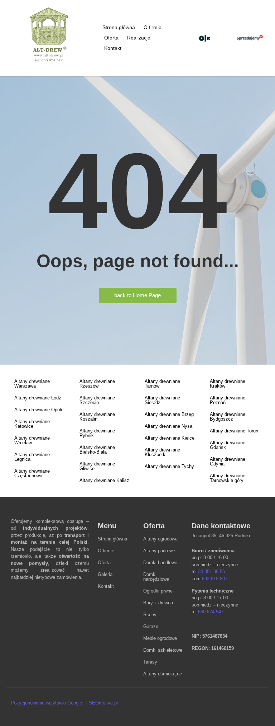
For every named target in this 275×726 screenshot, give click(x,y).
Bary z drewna (158, 602)
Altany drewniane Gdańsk (227, 445)
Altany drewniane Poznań (227, 400)
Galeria (105, 574)
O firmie (152, 27)
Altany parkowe (159, 550)
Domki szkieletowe (162, 650)
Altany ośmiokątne (162, 673)
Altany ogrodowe (160, 539)
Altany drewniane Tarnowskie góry (227, 478)
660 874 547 (210, 611)
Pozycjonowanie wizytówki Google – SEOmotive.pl (64, 703)
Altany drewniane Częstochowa (32, 473)
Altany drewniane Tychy (169, 466)
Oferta (111, 38)
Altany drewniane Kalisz (104, 480)
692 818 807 (214, 578)
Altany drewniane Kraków (227, 384)
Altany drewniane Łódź (37, 398)
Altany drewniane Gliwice (97, 466)
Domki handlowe (160, 562)
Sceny (149, 614)
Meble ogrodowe (160, 638)
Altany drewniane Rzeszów (97, 384)
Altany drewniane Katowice (32, 424)
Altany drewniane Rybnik (97, 433)
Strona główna (118, 27)
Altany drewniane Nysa (168, 426)
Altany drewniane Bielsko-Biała (97, 450)
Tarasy (150, 662)
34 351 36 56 (211, 571)
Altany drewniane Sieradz (162, 400)
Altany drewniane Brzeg (169, 414)
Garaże (150, 626)
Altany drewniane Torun (234, 431)
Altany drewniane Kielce (169, 438)
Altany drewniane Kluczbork (162, 452)
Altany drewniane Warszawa (32, 384)
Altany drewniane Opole (38, 409)
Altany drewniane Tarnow (162, 384)
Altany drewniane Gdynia (227, 461)
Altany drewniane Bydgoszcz (227, 417)
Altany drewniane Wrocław (32, 440)
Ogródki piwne (158, 591)
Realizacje (138, 38)
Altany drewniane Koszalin (97, 417)
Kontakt (112, 48)
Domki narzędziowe (156, 577)
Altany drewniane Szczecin (97, 400)
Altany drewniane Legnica (32, 457)
